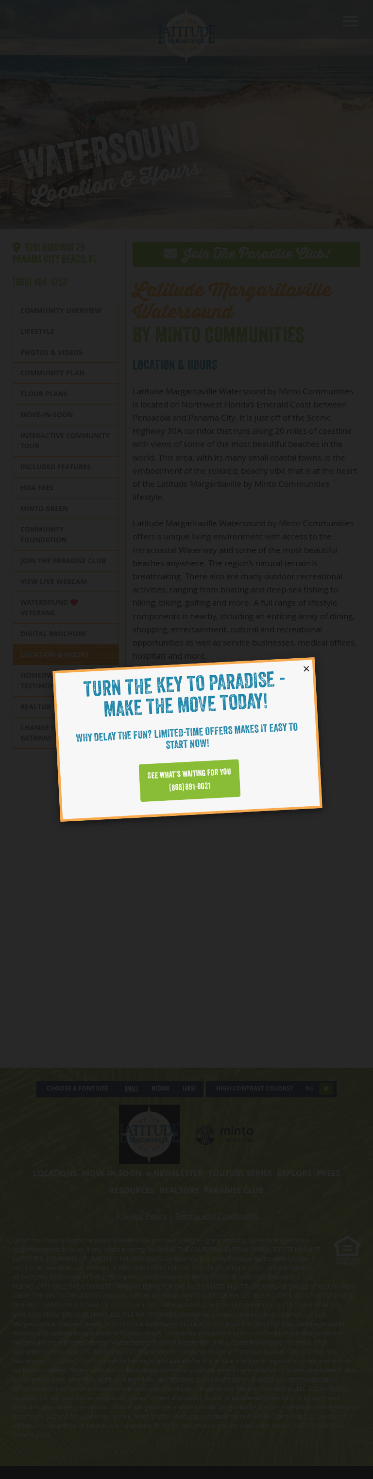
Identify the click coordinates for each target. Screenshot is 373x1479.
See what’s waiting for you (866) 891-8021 (189, 780)
